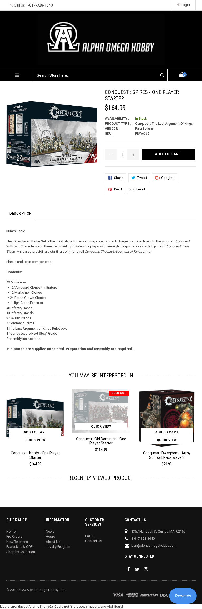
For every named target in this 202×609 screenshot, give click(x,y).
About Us (53, 542)
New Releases (17, 542)
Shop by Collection (20, 552)
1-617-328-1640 (39, 5)
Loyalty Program (58, 547)
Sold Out (118, 393)
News (50, 531)
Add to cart (35, 432)
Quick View (35, 440)
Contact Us (93, 541)
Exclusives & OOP (19, 547)
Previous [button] (6, 422)
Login (185, 5)
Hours (50, 536)
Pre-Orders (14, 536)
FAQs (89, 536)
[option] (97, 423)
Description (20, 213)
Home (11, 531)
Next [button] (193, 422)
